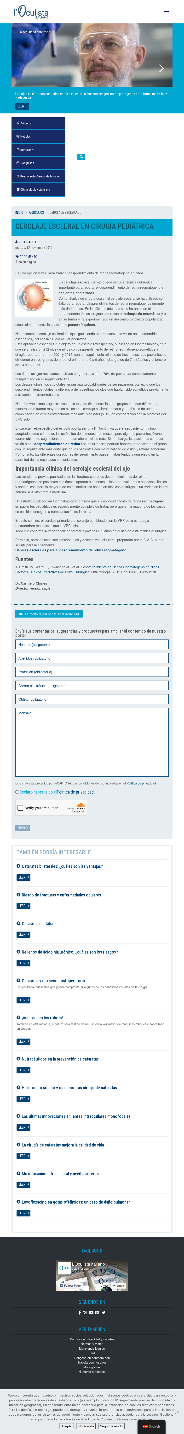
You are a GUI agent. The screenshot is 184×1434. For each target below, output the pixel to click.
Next (162, 68)
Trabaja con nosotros (92, 1362)
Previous (22, 68)
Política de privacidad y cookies (92, 1339)
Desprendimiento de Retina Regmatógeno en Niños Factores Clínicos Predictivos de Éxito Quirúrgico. (87, 569)
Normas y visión (92, 1343)
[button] (81, 157)
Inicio (19, 212)
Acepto (66, 1426)
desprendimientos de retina (57, 443)
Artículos (36, 212)
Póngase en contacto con (92, 1357)
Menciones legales (92, 1348)
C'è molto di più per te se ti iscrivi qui (51, 613)
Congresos (27, 163)
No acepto (86, 1426)
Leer (20, 106)
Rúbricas (25, 150)
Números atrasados (92, 1371)
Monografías (92, 1367)
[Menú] (167, 11)
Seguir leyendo (111, 1426)
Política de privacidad (141, 783)
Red (92, 1353)
